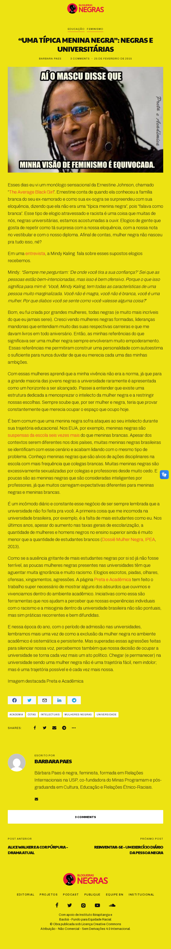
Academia (16, 714)
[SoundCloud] (112, 905)
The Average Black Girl (31, 192)
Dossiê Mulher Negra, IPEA (128, 539)
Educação (76, 29)
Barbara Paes (50, 58)
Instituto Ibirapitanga (94, 914)
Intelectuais (50, 714)
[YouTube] (97, 905)
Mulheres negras (78, 714)
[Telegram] (64, 728)
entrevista (35, 253)
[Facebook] (35, 728)
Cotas (32, 714)
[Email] (54, 728)
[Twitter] (45, 728)
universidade (107, 714)
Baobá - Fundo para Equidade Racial (85, 919)
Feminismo (95, 29)
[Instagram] (83, 905)
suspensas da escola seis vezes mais (44, 435)
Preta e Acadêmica (112, 579)
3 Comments (80, 58)
